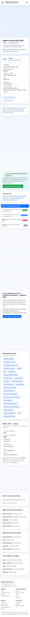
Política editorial (5, 596)
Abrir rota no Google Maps (12, 316)
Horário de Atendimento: (10, 88)
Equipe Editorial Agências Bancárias (14, 45)
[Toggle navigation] (27, 2)
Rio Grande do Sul (6, 607)
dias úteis (22, 107)
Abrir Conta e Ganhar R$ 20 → (13, 186)
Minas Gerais (4, 605)
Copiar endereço (8, 100)
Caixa (17, 594)
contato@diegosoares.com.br (9, 586)
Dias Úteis (18, 602)
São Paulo (3, 602)
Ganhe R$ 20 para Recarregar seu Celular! (14, 500)
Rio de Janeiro (4, 604)
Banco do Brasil (20, 592)
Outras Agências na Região (11, 556)
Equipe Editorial (5, 592)
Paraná (3, 609)
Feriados (18, 604)
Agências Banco (20, 605)
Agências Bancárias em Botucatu (13, 510)
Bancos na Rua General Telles (11, 496)
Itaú (17, 596)
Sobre (2, 591)
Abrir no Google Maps (9, 97)
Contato (3, 594)
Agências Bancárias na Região (12, 533)
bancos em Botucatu (17, 198)
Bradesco (18, 591)
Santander (18, 597)
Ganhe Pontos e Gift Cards (10, 503)
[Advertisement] (15, 22)
